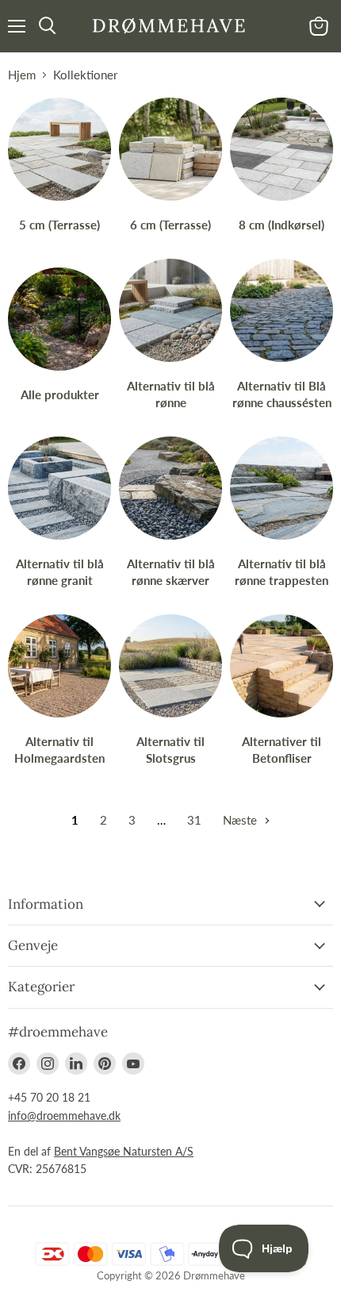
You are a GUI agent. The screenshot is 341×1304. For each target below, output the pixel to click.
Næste (241, 820)
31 (194, 820)
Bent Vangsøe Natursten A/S (123, 1151)
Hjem (22, 75)
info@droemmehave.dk (64, 1115)
